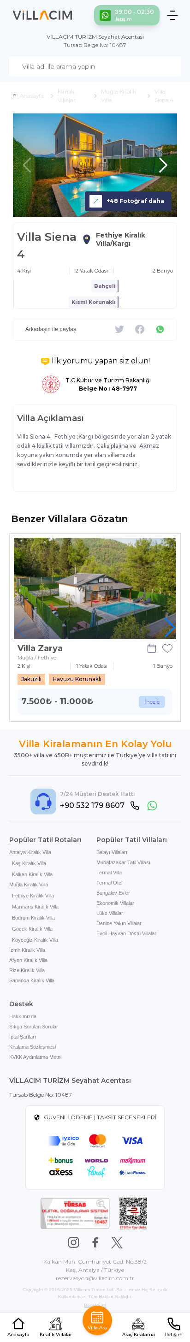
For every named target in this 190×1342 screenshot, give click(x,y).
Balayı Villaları (111, 852)
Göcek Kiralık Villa (32, 929)
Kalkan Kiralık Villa (32, 874)
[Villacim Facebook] (95, 1242)
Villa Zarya (40, 648)
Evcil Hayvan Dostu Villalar (126, 933)
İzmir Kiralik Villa (27, 950)
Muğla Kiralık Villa (28, 884)
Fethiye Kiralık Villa (33, 895)
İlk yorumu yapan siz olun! (101, 360)
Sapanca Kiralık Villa (31, 980)
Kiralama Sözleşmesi (32, 1047)
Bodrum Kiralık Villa (33, 917)
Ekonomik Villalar (115, 903)
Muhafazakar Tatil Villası (123, 862)
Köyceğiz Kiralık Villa (35, 940)
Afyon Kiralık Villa (28, 960)
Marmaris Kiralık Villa (35, 906)
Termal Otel (109, 882)
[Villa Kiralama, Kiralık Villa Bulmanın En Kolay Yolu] (42, 15)
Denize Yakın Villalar (119, 923)
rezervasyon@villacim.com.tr (95, 1278)
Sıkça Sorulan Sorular (33, 1026)
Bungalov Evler (113, 893)
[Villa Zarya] (95, 588)
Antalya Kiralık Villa (30, 852)
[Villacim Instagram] (73, 1242)
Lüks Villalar (109, 913)
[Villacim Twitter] (117, 1242)
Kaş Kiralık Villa (29, 863)
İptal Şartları (22, 1036)
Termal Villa (109, 872)
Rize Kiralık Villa (27, 970)
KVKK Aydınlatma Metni (35, 1057)
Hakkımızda (22, 1016)
